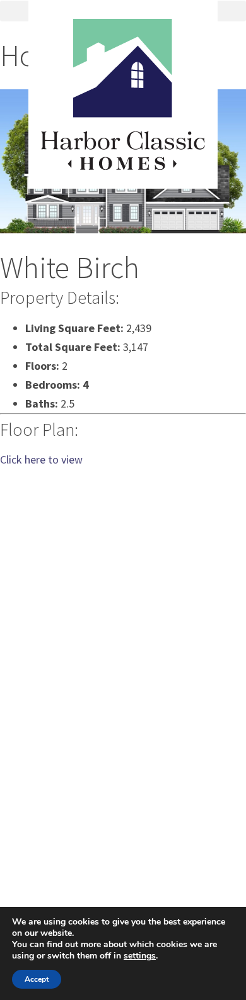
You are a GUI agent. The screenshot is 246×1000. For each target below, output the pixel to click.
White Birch (69, 267)
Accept (37, 979)
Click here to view (41, 459)
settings (140, 956)
